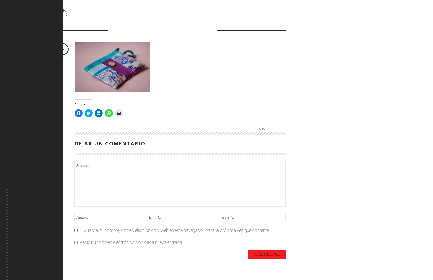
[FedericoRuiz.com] (34, 16)
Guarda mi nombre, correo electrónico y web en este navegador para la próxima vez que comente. (177, 230)
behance (19, 66)
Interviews (307, 68)
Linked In (19, 78)
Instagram (21, 90)
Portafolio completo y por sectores (31, 51)
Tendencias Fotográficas (24, 105)
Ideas (303, 59)
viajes (303, 109)
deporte (305, 43)
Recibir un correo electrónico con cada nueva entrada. (131, 242)
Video (303, 117)
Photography (310, 93)
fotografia (307, 51)
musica (305, 84)
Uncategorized (312, 101)
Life (301, 76)
